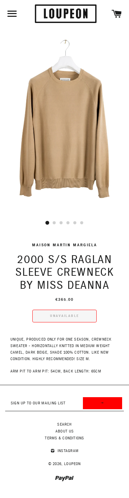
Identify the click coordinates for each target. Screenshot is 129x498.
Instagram (67, 451)
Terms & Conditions (64, 438)
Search (64, 424)
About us (64, 431)
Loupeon (72, 464)
